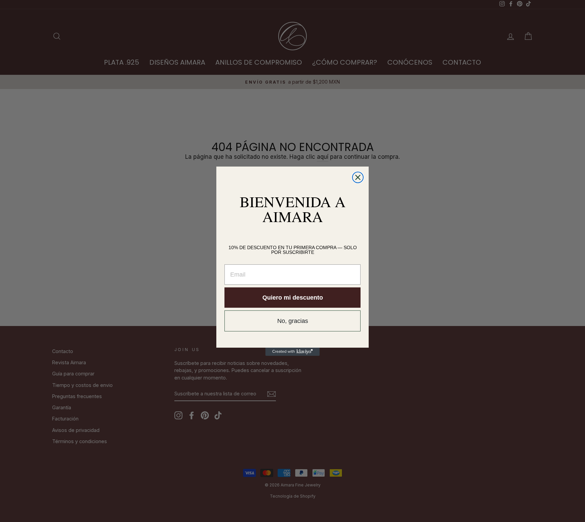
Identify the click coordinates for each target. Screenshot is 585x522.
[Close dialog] (357, 177)
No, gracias (292, 321)
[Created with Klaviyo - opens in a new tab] (292, 352)
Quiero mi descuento (292, 297)
